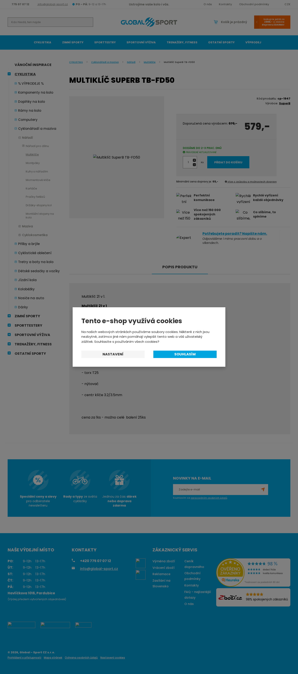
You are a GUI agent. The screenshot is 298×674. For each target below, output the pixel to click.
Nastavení (113, 354)
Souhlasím (185, 354)
